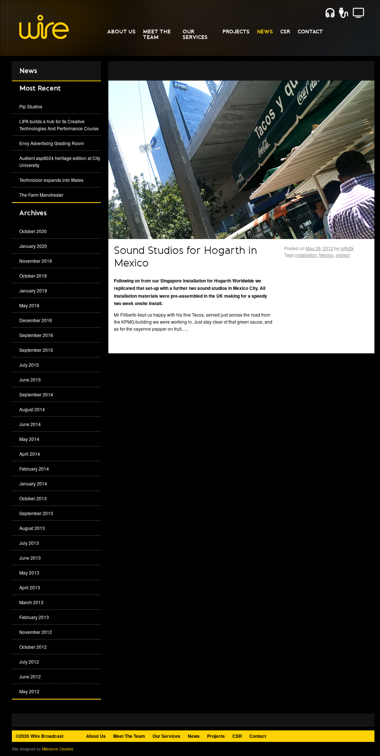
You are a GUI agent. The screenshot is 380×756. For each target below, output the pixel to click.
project (343, 255)
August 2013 (32, 528)
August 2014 (32, 409)
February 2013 (34, 617)
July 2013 (29, 543)
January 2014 (33, 483)
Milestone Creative (57, 749)
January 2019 (33, 290)
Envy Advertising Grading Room (51, 143)
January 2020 (33, 246)
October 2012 (33, 647)
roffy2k (347, 248)
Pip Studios (30, 106)
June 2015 (30, 379)
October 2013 (33, 498)
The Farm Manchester (41, 195)
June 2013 (30, 557)
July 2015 (29, 364)
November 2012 (35, 632)
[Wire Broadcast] (44, 37)
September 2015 (36, 350)
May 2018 (29, 305)
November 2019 (35, 261)
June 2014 (30, 424)
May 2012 (29, 691)
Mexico (326, 255)
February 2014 (34, 468)
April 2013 (29, 587)
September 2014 (36, 394)
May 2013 (29, 572)
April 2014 (29, 454)
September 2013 (36, 513)
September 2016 (36, 335)
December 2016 (35, 320)
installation (306, 255)
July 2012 (29, 661)
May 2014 (29, 439)
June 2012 (30, 676)
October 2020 (33, 231)
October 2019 (33, 275)
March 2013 (31, 602)
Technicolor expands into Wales (51, 180)
